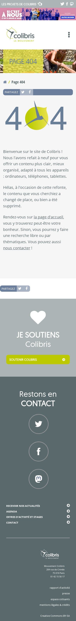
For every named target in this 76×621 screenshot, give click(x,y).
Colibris (19, 4)
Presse (66, 593)
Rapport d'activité (60, 587)
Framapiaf (38, 493)
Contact (12, 522)
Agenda (11, 511)
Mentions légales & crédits (55, 605)
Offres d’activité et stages (24, 517)
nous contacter (16, 248)
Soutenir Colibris (23, 359)
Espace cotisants (60, 599)
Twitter (23, 92)
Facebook (30, 92)
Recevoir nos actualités (23, 506)
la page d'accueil (48, 217)
